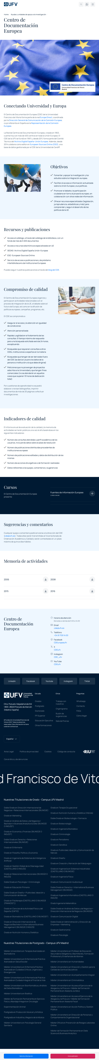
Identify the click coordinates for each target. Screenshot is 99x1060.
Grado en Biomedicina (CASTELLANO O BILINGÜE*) (26, 916)
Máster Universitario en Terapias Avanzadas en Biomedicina (24, 952)
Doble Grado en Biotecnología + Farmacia (69, 818)
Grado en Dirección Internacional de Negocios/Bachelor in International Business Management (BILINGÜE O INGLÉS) (23, 924)
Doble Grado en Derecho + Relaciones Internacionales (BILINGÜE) (20, 840)
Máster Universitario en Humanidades (67, 961)
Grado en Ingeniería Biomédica (64, 829)
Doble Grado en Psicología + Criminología (22, 882)
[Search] (81, 4)
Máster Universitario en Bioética (18, 993)
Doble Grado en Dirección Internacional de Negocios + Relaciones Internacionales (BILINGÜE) (26, 809)
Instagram (68, 681)
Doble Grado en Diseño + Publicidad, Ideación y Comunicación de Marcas (24, 894)
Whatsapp (80, 701)
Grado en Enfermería (13, 847)
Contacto (80, 706)
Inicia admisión (73, 1056)
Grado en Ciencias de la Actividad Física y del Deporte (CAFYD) (23, 910)
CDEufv (57, 649)
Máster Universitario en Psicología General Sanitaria (22, 1024)
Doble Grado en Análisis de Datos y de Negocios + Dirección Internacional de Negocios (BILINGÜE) (72, 910)
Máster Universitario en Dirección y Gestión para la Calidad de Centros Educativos (73, 968)
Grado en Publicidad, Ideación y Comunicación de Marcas (72, 851)
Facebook (30, 681)
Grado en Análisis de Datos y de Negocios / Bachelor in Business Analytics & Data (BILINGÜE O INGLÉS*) (25, 824)
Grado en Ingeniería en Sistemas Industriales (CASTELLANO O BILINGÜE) (70, 870)
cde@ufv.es (10, 536)
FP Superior (40, 715)
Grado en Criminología (60, 834)
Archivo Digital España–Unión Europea (31, 141)
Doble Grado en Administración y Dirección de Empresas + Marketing (71, 923)
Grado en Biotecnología (61, 823)
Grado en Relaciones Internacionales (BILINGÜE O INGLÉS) (26, 875)
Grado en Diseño (58, 858)
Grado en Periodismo (60, 839)
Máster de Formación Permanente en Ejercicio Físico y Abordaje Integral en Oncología (24, 1000)
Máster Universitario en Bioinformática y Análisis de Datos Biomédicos (25, 987)
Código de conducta (66, 751)
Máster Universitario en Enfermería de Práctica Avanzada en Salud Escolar (24, 960)
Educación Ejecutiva (44, 720)
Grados (38, 701)
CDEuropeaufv (60, 642)
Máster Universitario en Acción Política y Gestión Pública (72, 1008)
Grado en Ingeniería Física (62, 876)
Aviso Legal (9, 751)
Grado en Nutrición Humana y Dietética (21, 932)
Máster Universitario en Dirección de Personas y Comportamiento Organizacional (72, 1016)
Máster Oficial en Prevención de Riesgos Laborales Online (73, 1024)
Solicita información (26, 1056)
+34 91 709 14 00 (61, 635)
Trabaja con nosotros (61, 702)
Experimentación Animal (15, 1006)
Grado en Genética (59, 844)
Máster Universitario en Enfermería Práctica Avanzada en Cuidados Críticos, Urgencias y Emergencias (23, 970)
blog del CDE (53, 270)
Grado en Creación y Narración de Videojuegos (71, 863)
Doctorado (39, 711)
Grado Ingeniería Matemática (63, 903)
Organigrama (61, 708)
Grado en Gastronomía (60, 929)
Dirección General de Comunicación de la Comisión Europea (35, 120)
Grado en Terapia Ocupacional (64, 807)
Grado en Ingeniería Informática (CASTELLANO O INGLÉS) (72, 896)
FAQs (78, 711)
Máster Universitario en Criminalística (67, 980)
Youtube (49, 681)
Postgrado (39, 706)
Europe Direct (46, 117)
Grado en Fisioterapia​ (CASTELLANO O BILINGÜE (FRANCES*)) (25, 902)
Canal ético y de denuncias (16, 759)
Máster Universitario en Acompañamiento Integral (73, 975)
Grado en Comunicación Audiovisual (67, 882)
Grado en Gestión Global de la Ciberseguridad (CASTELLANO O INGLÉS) (23, 867)
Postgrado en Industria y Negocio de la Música (24, 1017)
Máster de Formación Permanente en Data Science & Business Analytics (69, 1032)
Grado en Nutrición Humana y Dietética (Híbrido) (72, 813)
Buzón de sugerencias (61, 714)
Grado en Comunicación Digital (64, 916)
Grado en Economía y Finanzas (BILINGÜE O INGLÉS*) (23, 833)
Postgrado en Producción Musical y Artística (23, 1012)
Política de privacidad (29, 751)
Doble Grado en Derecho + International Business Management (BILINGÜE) (72, 888)
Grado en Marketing (12, 815)
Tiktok (87, 681)
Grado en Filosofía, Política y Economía (21, 852)
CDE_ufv (58, 657)
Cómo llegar (81, 715)
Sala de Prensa (62, 721)
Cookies (47, 751)
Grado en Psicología (59, 935)
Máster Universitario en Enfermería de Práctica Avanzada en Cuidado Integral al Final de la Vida (24, 979)
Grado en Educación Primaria (17, 887)
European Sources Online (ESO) (44, 144)
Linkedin (12, 681)
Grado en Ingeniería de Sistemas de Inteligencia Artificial (25, 859)
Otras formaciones (43, 725)
